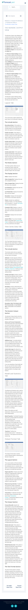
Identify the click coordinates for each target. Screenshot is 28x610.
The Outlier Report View (9, 586)
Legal (11, 602)
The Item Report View (18, 586)
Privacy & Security (16, 602)
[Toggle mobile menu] (25, 3)
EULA (21, 602)
